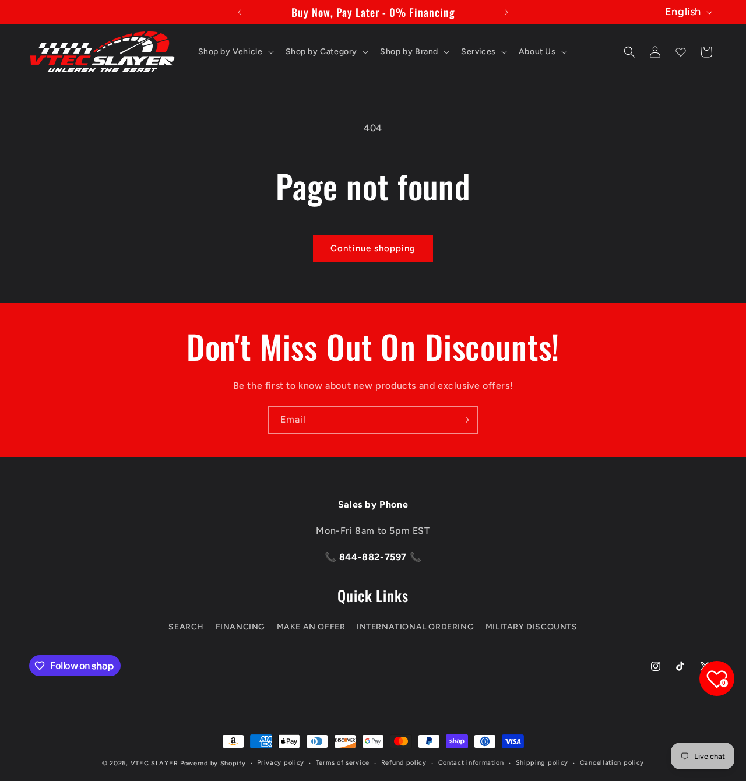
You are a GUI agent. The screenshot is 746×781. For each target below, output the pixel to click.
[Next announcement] (506, 12)
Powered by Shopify (213, 763)
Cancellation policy (612, 762)
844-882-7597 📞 (378, 556)
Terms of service (343, 762)
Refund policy (404, 762)
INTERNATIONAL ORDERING (415, 626)
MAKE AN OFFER (311, 626)
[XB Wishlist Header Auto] (681, 52)
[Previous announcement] (239, 12)
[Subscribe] (464, 420)
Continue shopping (373, 248)
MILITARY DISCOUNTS (531, 626)
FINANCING (240, 626)
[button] (235, 52)
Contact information (471, 762)
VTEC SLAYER (154, 763)
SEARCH (186, 626)
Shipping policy (542, 762)
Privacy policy (280, 762)
